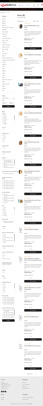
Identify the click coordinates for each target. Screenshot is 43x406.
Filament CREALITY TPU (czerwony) (32, 346)
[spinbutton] (27, 45)
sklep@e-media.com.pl (5, 386)
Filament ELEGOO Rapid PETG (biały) (33, 113)
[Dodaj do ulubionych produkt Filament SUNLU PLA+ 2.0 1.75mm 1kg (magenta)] (22, 286)
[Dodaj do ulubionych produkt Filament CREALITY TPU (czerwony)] (22, 344)
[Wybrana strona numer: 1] (36, 21)
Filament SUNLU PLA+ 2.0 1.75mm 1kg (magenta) (32, 288)
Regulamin (24, 386)
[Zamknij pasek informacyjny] (41, 1)
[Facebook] (2, 391)
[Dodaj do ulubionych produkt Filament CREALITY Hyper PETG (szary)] (22, 141)
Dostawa (24, 382)
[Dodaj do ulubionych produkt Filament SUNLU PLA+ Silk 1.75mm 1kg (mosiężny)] (22, 199)
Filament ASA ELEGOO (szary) (31, 317)
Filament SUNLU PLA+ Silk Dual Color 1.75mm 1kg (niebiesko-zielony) (33, 259)
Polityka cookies (25, 399)
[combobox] (22, 21)
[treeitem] (8, 19)
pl (25, 5)
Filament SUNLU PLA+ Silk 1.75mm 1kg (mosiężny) (32, 201)
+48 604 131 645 (4, 388)
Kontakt (2, 399)
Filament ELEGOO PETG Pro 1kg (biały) (31, 26)
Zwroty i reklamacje (26, 384)
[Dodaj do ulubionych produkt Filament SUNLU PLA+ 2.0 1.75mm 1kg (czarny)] (22, 82)
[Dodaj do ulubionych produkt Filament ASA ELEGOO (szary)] (22, 315)
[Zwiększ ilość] (30, 45)
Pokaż (8, 320)
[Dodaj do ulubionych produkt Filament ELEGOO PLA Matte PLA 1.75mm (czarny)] (22, 170)
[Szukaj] (14, 98)
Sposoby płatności (26, 388)
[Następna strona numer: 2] (41, 21)
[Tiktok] (5, 391)
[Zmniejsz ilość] (25, 45)
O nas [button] (2, 394)
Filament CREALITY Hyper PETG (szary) (31, 142)
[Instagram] (3, 391)
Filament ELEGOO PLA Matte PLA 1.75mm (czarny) (32, 172)
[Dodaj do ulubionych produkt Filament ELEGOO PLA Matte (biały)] (22, 53)
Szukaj (8, 106)
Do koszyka (33, 48)
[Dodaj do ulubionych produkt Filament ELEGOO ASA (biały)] (22, 228)
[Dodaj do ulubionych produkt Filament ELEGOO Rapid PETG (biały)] (22, 111)
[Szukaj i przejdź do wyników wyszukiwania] (22, 5)
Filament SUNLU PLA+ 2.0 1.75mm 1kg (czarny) (32, 84)
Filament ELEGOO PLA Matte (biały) (32, 55)
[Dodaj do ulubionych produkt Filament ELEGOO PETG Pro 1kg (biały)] (22, 24)
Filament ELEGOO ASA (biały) (31, 229)
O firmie (2, 397)
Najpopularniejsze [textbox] (20, 21)
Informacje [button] (25, 379)
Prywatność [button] (25, 394)
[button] (9, 9)
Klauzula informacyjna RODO (28, 397)
